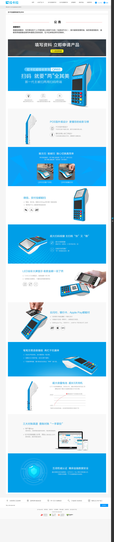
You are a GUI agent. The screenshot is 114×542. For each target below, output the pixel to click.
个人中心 (99, 2)
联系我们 (104, 505)
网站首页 (8, 7)
